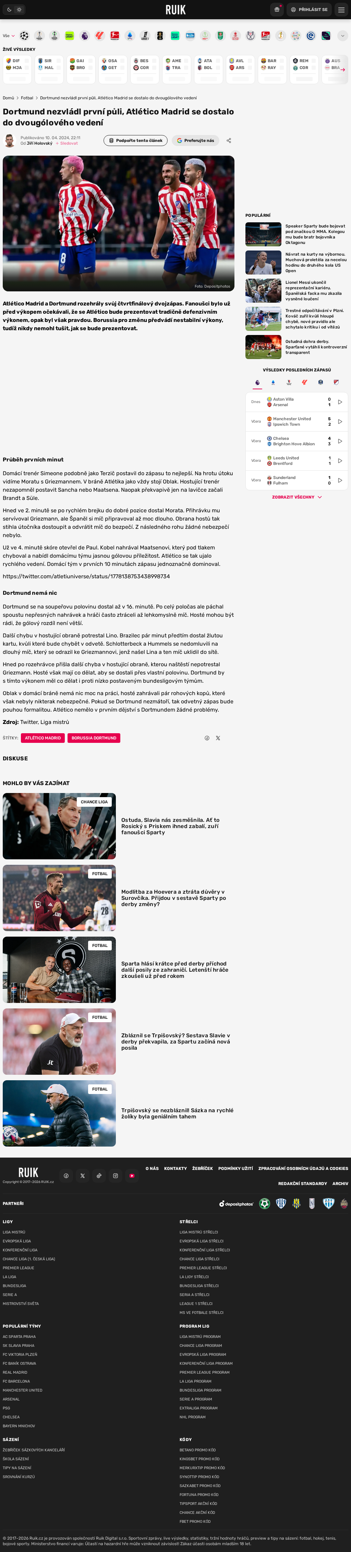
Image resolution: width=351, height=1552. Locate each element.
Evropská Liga (17, 1241)
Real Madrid (15, 1372)
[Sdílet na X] (218, 738)
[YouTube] (132, 1176)
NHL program (193, 1417)
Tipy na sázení (17, 1468)
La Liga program (195, 1381)
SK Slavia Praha (18, 1345)
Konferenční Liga (20, 1250)
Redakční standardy (302, 1183)
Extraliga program (199, 1408)
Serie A (10, 1295)
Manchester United (23, 1390)
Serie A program (196, 1399)
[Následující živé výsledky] (339, 69)
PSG (6, 1408)
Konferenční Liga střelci (205, 1250)
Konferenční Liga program (206, 1363)
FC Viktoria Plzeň (20, 1354)
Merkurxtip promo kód (202, 1468)
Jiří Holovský (36, 143)
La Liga (9, 1277)
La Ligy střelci (194, 1277)
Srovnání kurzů (19, 1477)
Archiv (340, 1183)
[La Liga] (304, 382)
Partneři (13, 1203)
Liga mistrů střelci (199, 1232)
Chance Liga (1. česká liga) (29, 1259)
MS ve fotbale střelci (201, 1312)
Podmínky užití (235, 1168)
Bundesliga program (200, 1390)
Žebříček (202, 1168)
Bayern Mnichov (19, 1426)
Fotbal (27, 98)
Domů (8, 98)
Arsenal (11, 1399)
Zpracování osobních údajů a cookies (303, 1168)
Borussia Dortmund (94, 738)
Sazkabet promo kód (200, 1486)
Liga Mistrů (14, 1232)
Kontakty (175, 1168)
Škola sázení (16, 1459)
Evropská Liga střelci (201, 1241)
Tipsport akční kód (198, 1503)
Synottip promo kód (199, 1477)
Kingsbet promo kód (200, 1459)
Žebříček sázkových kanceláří (34, 1450)
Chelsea (11, 1417)
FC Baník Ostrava (19, 1363)
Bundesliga (14, 1286)
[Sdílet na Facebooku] (207, 738)
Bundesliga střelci (199, 1286)
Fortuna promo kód (199, 1495)
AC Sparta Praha (19, 1337)
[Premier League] (257, 382)
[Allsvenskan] (320, 382)
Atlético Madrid (43, 738)
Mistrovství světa (21, 1304)
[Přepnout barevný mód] (14, 9)
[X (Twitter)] (82, 1176)
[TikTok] (99, 1176)
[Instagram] (115, 1176)
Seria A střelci (194, 1295)
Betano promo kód (198, 1450)
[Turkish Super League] (288, 382)
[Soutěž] (277, 9)
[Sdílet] (228, 140)
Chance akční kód (197, 1512)
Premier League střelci (203, 1268)
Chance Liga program (201, 1345)
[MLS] (336, 382)
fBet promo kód (195, 1521)
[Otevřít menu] (342, 35)
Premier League (18, 1268)
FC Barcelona (16, 1381)
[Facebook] (66, 1176)
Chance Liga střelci (199, 1259)
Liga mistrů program (200, 1337)
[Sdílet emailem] (228, 738)
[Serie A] (273, 382)
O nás (152, 1168)
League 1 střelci (196, 1304)
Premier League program (205, 1372)
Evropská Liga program (203, 1354)
